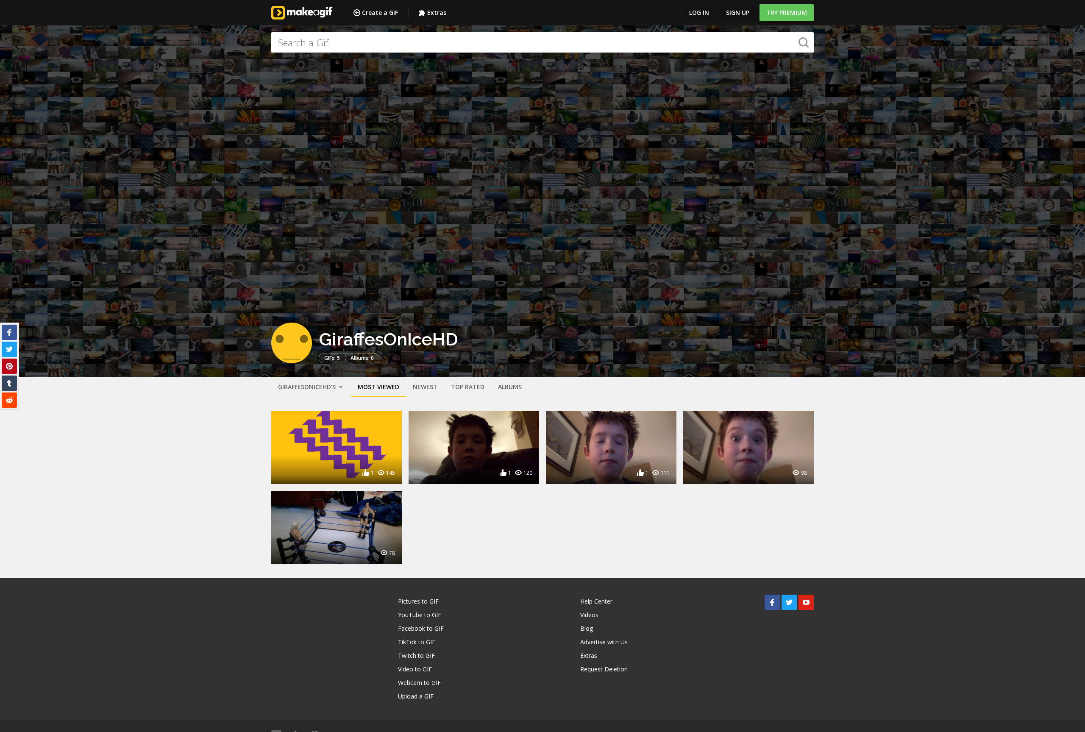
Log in (699, 12)
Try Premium (786, 12)
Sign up (737, 12)
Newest (425, 387)
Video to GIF (415, 669)
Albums (510, 387)
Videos (589, 615)
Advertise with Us (604, 642)
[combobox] (542, 42)
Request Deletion (604, 669)
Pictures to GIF (418, 601)
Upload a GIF (416, 696)
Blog (586, 628)
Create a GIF (380, 12)
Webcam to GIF (419, 683)
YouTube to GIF (419, 615)
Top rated (467, 387)
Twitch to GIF (416, 655)
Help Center (596, 601)
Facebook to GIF (421, 628)
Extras (436, 12)
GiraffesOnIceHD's (307, 387)
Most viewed (378, 387)
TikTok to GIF (416, 642)
